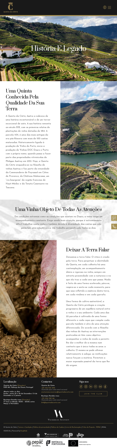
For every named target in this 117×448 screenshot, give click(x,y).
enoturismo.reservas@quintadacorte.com (57, 392)
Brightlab (24, 431)
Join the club (93, 394)
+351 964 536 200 (48, 388)
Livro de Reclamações (73, 427)
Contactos (46, 381)
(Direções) (21, 385)
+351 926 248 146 (48, 398)
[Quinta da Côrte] (11, 11)
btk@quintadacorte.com (50, 402)
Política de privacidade (41, 427)
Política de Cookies (57, 427)
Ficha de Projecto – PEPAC (91, 427)
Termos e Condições (25, 427)
